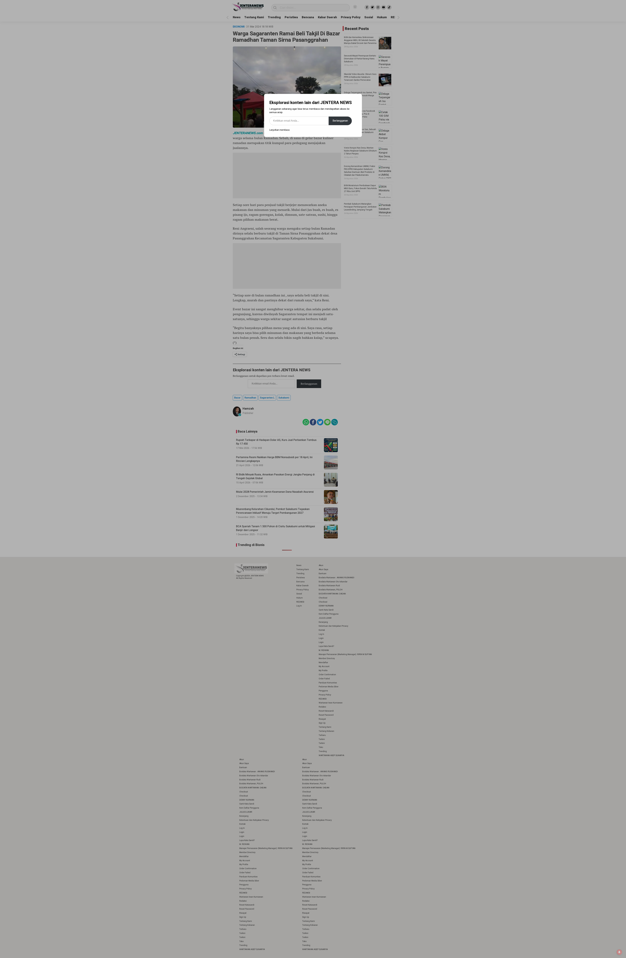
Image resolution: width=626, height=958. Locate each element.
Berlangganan (340, 121)
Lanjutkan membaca (279, 130)
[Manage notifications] (619, 952)
